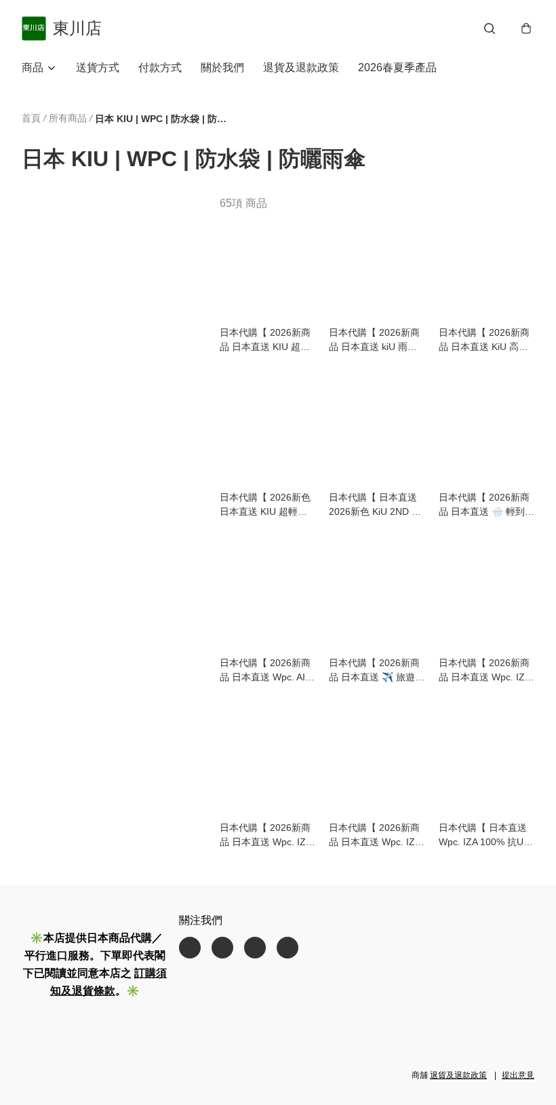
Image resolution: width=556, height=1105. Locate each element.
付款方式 (160, 67)
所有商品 (68, 118)
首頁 (31, 118)
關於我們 (222, 67)
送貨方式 (97, 67)
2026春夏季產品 (397, 67)
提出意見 (518, 1075)
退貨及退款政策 (301, 67)
